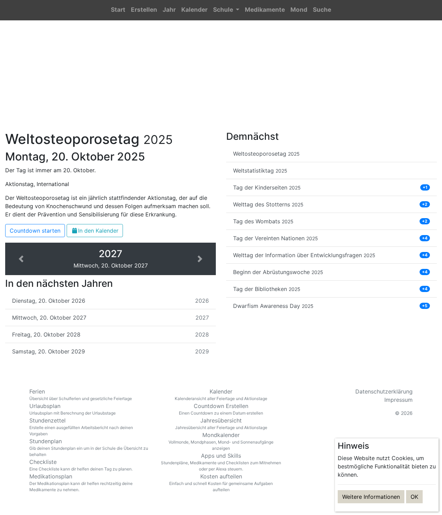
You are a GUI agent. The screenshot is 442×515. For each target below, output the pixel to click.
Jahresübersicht (221, 423)
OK (414, 496)
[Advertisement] (221, 79)
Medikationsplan (81, 482)
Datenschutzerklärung (384, 391)
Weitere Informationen (371, 496)
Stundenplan (88, 447)
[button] (226, 10)
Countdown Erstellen (221, 409)
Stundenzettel (81, 426)
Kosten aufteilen (221, 482)
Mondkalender (221, 441)
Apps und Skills (221, 462)
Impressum (398, 399)
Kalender (221, 394)
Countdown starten (35, 230)
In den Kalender (98, 230)
